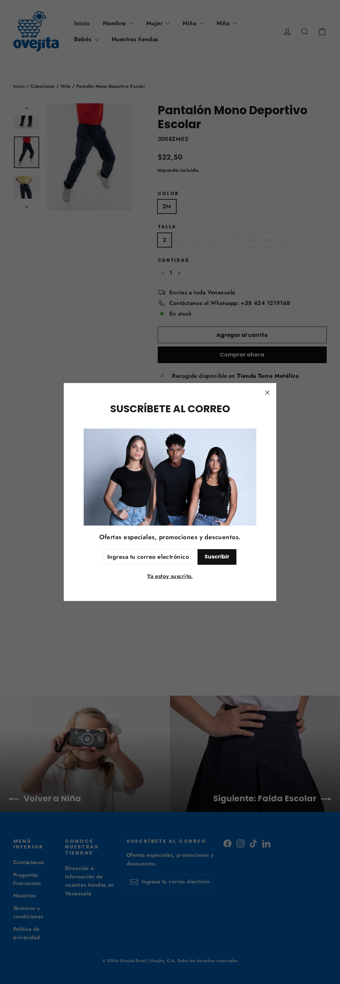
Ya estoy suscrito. (170, 576)
